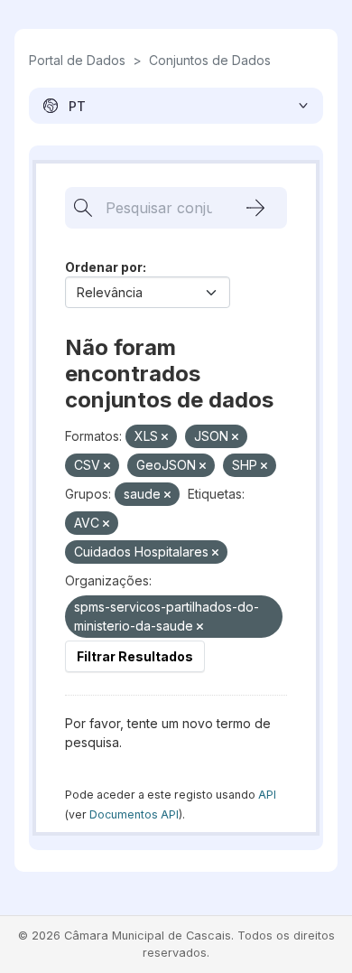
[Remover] (165, 437)
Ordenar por (104, 267)
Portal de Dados (77, 60)
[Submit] (255, 208)
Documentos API (134, 814)
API (267, 794)
